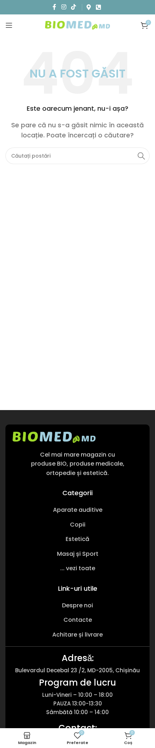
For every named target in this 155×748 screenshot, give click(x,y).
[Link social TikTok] (73, 7)
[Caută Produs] (141, 156)
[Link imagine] (54, 437)
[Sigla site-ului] (77, 25)
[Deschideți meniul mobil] (9, 25)
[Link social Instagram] (63, 7)
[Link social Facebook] (54, 7)
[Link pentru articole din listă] (77, 510)
